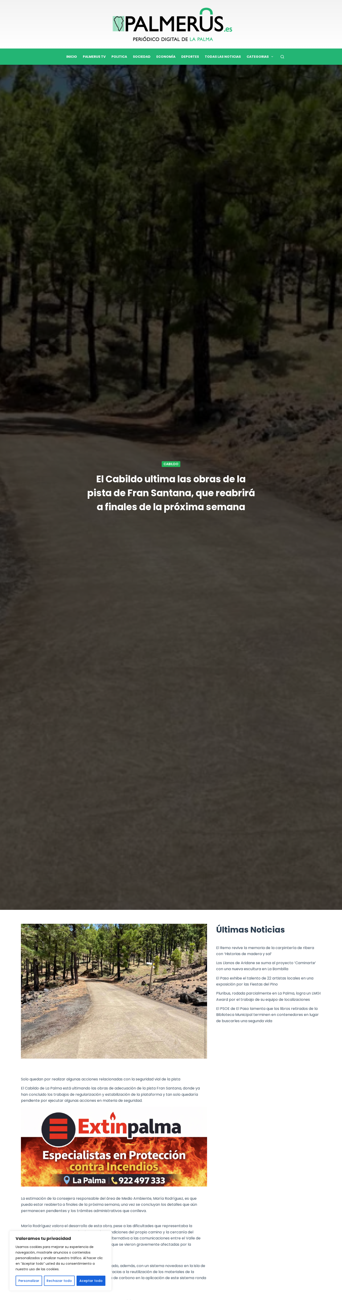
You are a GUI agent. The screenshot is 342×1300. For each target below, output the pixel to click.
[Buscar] (282, 56)
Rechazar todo (59, 1280)
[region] (60, 1261)
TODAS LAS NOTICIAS (223, 56)
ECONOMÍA (165, 56)
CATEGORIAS (258, 56)
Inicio (71, 56)
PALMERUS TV (94, 56)
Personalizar (28, 1280)
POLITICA (119, 56)
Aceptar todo (91, 1280)
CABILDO (171, 464)
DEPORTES (190, 56)
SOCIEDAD (142, 56)
